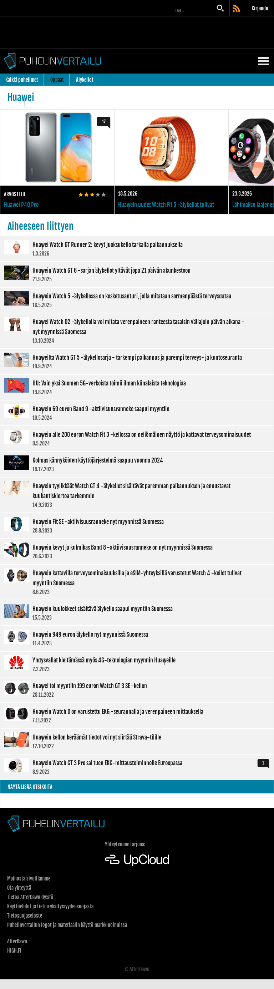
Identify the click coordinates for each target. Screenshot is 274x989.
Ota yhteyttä (19, 888)
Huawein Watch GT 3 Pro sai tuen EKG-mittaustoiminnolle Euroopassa (137, 767)
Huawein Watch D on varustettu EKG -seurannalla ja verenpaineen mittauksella (137, 715)
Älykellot (84, 80)
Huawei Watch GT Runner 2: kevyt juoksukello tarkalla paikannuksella (137, 248)
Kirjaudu (260, 8)
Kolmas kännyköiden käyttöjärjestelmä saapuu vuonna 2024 (137, 464)
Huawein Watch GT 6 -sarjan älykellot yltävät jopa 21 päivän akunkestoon (137, 274)
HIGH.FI (14, 951)
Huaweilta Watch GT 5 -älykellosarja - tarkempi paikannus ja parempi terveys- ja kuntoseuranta (137, 361)
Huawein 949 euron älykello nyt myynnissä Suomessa (137, 638)
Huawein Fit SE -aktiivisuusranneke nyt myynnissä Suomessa (137, 525)
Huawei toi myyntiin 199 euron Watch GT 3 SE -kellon (137, 689)
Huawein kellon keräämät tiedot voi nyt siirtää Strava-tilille (137, 741)
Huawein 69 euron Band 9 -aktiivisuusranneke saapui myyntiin (137, 412)
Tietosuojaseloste (24, 916)
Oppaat (57, 80)
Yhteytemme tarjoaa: (125, 844)
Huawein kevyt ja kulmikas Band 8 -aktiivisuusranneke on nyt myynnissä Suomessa (137, 551)
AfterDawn (17, 941)
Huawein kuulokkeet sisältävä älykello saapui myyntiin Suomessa (137, 612)
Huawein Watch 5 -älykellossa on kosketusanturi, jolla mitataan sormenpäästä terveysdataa (137, 300)
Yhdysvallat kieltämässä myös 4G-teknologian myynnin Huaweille (137, 664)
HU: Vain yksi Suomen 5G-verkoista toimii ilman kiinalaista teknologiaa (137, 387)
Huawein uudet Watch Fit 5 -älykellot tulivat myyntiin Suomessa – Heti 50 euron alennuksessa (171, 162)
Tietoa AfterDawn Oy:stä (30, 897)
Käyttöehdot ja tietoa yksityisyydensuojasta (50, 906)
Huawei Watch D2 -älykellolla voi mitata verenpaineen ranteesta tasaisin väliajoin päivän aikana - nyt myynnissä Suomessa (137, 330)
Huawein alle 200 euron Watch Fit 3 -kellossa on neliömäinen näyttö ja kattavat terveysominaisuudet (137, 438)
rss (237, 9)
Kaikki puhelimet (21, 80)
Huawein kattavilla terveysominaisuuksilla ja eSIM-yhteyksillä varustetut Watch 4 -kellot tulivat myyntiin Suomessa (137, 582)
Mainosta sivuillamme (28, 879)
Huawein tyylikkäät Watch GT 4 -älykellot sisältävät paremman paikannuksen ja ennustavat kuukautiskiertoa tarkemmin (137, 495)
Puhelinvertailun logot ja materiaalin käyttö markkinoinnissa (67, 925)
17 (104, 121)
